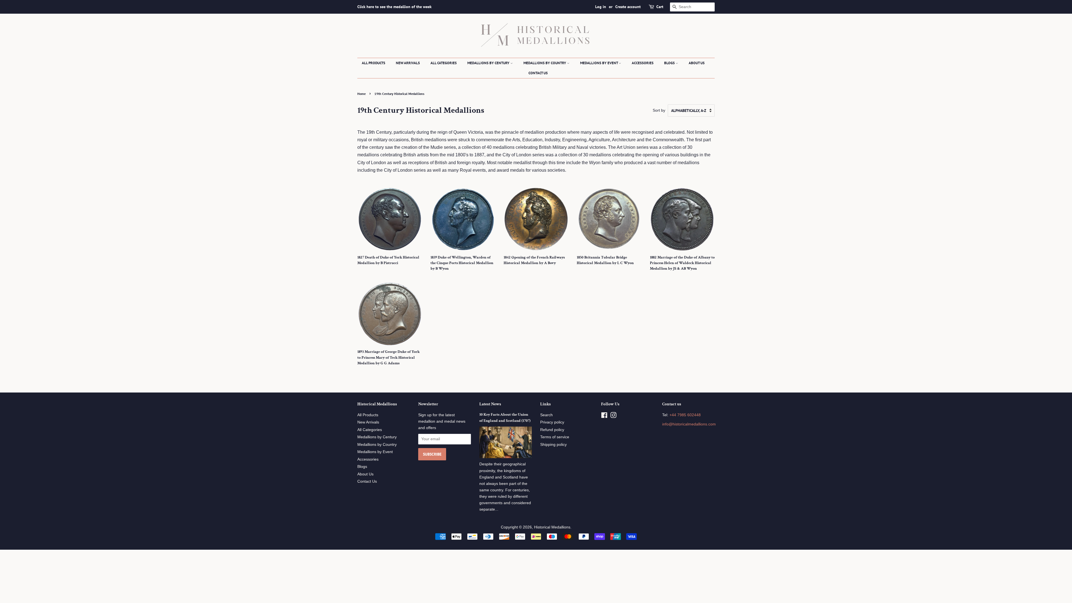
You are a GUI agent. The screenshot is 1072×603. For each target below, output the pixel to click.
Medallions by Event (599, 63)
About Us (697, 63)
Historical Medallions (552, 527)
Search (546, 415)
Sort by (659, 110)
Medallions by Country (545, 63)
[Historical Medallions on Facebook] (604, 416)
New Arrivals (408, 63)
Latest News (490, 404)
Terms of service (554, 437)
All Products (373, 63)
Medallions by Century (488, 63)
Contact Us (538, 73)
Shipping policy (553, 444)
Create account (628, 6)
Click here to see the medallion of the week (394, 6)
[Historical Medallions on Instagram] (613, 416)
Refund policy (552, 430)
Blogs (670, 63)
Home (361, 94)
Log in (600, 6)
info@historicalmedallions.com (689, 424)
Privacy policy (552, 422)
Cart (659, 6)
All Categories (443, 63)
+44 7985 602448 (685, 415)
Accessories (643, 63)
